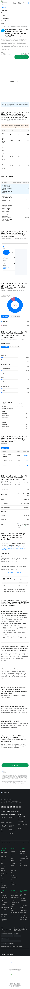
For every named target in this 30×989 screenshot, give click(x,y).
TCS (2, 863)
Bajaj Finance (4, 870)
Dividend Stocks (15, 902)
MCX (20, 946)
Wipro (2, 882)
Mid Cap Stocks (14, 895)
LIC (2, 880)
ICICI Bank (3, 866)
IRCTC (2, 875)
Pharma (12, 856)
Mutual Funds (4, 822)
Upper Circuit (23, 910)
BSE (17, 946)
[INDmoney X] (8, 807)
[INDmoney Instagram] (14, 807)
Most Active (23, 903)
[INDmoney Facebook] (2, 807)
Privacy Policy (21, 819)
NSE (14, 946)
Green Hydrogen (24, 865)
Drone (21, 863)
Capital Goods (14, 877)
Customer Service (11, 826)
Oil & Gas (13, 882)
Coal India (3, 885)
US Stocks (14, 3)
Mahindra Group (5, 907)
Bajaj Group (4, 900)
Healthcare (13, 884)
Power (12, 865)
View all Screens (15, 912)
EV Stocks (22, 853)
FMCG (12, 860)
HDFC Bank (4, 859)
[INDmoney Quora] (20, 807)
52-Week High (23, 905)
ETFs (23, 3)
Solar (21, 860)
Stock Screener (14, 915)
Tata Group (3, 892)
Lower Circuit (23, 912)
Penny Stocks (14, 900)
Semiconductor (24, 858)
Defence (13, 863)
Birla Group (3, 902)
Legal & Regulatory (22, 824)
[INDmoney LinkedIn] (5, 807)
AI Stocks (22, 851)
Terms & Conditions (22, 821)
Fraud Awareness (12, 830)
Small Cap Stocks (15, 897)
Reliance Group (4, 897)
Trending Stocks (24, 915)
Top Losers (23, 900)
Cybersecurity (23, 868)
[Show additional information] (28, 112)
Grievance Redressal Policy (23, 827)
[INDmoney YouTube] (11, 807)
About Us (11, 817)
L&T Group (3, 909)
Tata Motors (4, 852)
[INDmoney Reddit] (17, 807)
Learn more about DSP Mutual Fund (11, 573)
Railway (12, 875)
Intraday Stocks (24, 919)
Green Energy (23, 856)
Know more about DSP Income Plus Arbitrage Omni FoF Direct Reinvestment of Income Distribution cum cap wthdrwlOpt (14, 548)
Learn (10, 822)
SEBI (11, 946)
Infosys (2, 868)
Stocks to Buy (23, 917)
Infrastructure (14, 868)
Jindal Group (4, 916)
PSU (12, 872)
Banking (13, 851)
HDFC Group (4, 904)
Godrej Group (4, 912)
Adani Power (4, 873)
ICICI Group (4, 914)
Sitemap (11, 833)
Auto (12, 858)
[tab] (6, 843)
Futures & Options (3, 826)
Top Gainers (23, 898)
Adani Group (4, 895)
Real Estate (13, 870)
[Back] (2, 27)
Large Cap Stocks (15, 892)
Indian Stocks (19, 3)
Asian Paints (4, 887)
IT (11, 853)
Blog (10, 820)
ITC (2, 878)
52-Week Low (23, 907)
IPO (2, 829)
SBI (2, 861)
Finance (12, 880)
